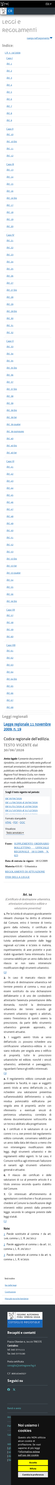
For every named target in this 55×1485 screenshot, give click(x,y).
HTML (8, 822)
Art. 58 (10, 622)
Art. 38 (10, 396)
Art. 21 (10, 240)
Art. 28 (10, 297)
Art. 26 (10, 275)
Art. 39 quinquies (15, 431)
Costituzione (10, 1292)
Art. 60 (10, 636)
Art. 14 (10, 176)
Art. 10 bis (12, 141)
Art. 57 (10, 615)
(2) (5, 972)
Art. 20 (10, 226)
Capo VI (10, 461)
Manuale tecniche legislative (16, 1298)
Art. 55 (10, 587)
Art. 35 (10, 360)
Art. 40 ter (12, 452)
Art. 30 (10, 318)
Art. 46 (10, 502)
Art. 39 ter (12, 417)
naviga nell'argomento (38, 38)
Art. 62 (10, 657)
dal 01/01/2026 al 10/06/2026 (21, 806)
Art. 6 (9, 99)
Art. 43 (10, 481)
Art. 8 (9, 113)
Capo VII (10, 609)
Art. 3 (9, 77)
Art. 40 (10, 438)
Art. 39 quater (14, 424)
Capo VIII (10, 645)
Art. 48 (10, 516)
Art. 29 (10, 304)
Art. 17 (10, 205)
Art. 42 (10, 473)
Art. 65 (10, 686)
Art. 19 (10, 219)
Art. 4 (9, 84)
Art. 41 (10, 466)
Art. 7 (9, 106)
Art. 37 (10, 382)
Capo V (10, 341)
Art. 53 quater (14, 572)
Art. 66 (10, 693)
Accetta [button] (33, 1462)
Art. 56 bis (12, 601)
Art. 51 (10, 537)
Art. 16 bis (12, 198)
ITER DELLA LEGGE (17, 877)
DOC (22, 822)
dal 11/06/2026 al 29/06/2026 (21, 802)
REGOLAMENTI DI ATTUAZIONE (25, 871)
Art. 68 (10, 707)
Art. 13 (10, 169)
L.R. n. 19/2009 (12, 52)
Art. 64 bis (12, 679)
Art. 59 (10, 629)
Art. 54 (10, 580)
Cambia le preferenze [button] (33, 1474)
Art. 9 (9, 120)
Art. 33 (10, 346)
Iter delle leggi (11, 1285)
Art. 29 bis (12, 311)
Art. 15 (10, 183)
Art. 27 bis (12, 290)
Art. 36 (10, 374)
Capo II (9, 129)
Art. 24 (10, 261)
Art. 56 (10, 594)
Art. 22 (10, 247)
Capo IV (10, 235)
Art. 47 (10, 509)
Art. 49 (10, 523)
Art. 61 (10, 650)
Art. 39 (10, 403)
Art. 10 (10, 134)
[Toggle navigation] (52, 11)
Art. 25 (10, 268)
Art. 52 (10, 544)
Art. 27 (10, 283)
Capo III (10, 164)
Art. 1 (9, 63)
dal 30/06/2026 (13, 798)
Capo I (9, 58)
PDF (15, 822)
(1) (5, 1221)
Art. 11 (10, 148)
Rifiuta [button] (33, 1468)
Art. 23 (10, 254)
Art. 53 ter (12, 565)
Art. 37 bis (12, 389)
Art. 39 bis (12, 410)
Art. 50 (10, 530)
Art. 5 (9, 92)
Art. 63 (10, 664)
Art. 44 (10, 488)
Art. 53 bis (12, 558)
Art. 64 (10, 671)
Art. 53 (10, 551)
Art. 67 (10, 700)
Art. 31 (10, 325)
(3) (5, 1073)
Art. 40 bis (12, 445)
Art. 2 (9, 70)
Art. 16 (10, 191)
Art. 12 (10, 155)
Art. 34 (10, 353)
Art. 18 (10, 212)
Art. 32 (10, 332)
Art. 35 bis (12, 367)
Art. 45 (10, 495)
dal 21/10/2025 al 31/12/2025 (21, 810)
